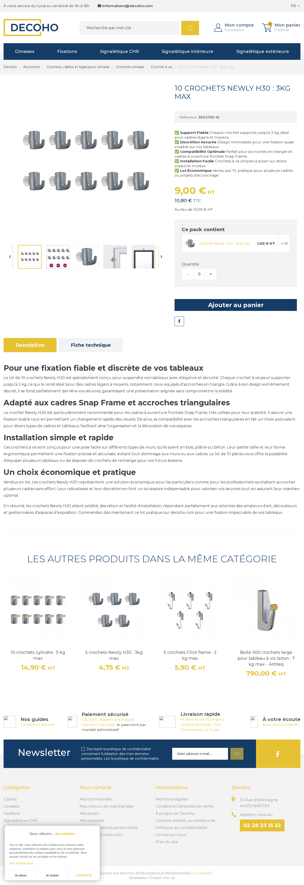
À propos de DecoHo (175, 813)
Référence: (188, 117)
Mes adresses (92, 820)
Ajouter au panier (236, 305)
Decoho (10, 67)
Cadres (10, 799)
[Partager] (179, 321)
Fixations (67, 51)
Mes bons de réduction (101, 835)
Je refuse (21, 875)
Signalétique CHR (119, 51)
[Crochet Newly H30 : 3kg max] (190, 243)
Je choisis (52, 875)
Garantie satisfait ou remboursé (185, 820)
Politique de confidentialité (181, 827)
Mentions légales (172, 799)
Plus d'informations (22, 863)
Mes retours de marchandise (107, 806)
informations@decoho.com (127, 6)
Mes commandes (96, 799)
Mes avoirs (89, 813)
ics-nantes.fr (202, 873)
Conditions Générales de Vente (185, 806)
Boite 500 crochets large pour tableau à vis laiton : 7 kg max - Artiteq (266, 658)
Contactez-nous (171, 835)
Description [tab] (30, 345)
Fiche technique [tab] (91, 345)
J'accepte (84, 875)
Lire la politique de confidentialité (131, 758)
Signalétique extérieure (262, 51)
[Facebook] (277, 753)
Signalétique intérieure (187, 51)
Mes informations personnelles (109, 827)
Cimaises (24, 51)
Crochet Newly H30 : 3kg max (225, 243)
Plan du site (167, 842)
